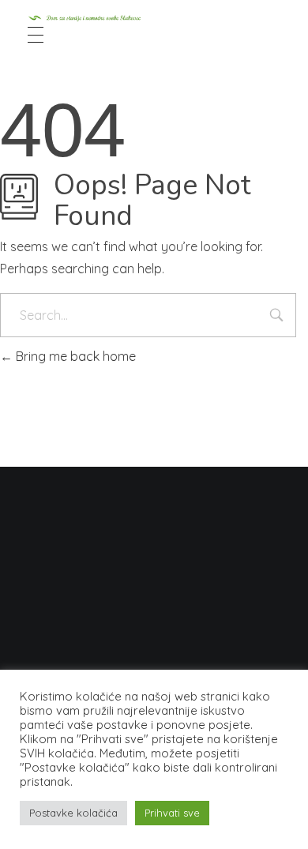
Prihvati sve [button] (172, 812)
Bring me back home (74, 356)
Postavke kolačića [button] (73, 812)
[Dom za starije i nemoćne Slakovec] (154, 17)
